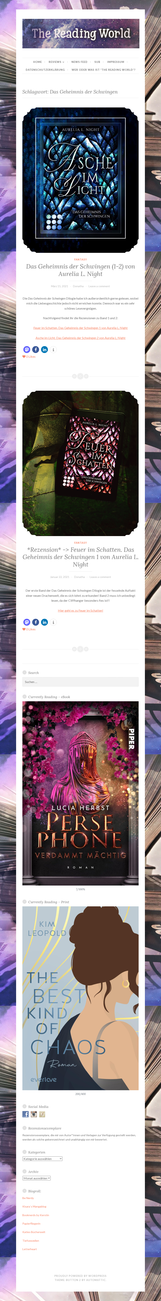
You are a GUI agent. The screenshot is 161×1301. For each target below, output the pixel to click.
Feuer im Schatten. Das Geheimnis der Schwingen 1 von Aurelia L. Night (80, 328)
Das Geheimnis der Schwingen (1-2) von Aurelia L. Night (80, 270)
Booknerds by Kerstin (35, 1215)
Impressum (115, 61)
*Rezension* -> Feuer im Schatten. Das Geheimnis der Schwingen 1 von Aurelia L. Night (81, 557)
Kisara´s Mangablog (34, 1206)
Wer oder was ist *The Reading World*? (103, 69)
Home (37, 61)
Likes (31, 356)
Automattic (96, 1280)
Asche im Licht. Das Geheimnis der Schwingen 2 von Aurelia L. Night (80, 338)
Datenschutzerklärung (45, 69)
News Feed (79, 61)
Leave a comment (99, 286)
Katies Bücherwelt (33, 1232)
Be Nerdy (28, 1198)
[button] (26, 349)
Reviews (55, 61)
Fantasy (80, 259)
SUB (97, 61)
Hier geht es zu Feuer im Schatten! (80, 610)
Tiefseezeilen (30, 1240)
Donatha (78, 286)
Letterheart (29, 1249)
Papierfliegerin (31, 1223)
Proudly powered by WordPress (80, 1275)
